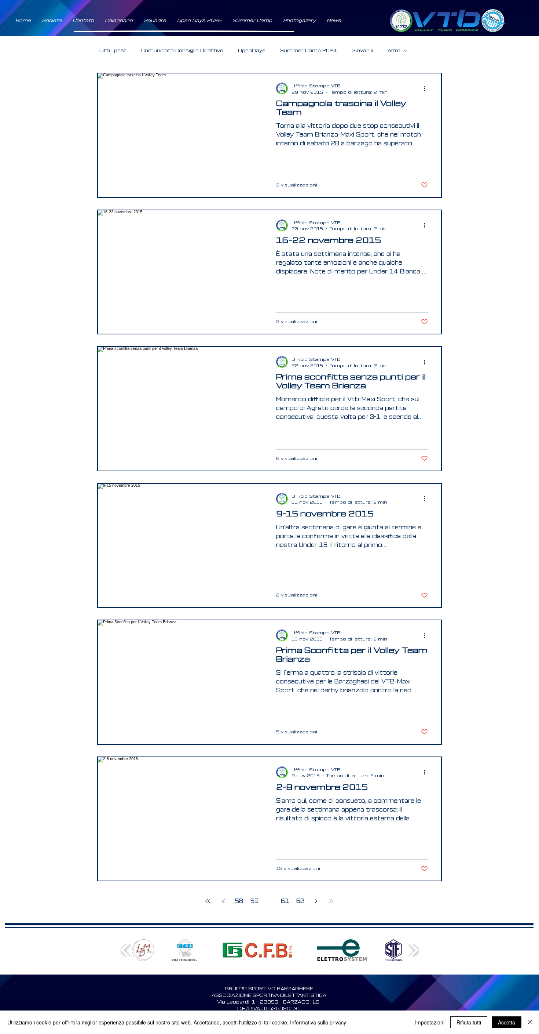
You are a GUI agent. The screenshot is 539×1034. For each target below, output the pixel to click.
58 (239, 901)
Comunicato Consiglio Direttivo (182, 50)
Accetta (506, 1022)
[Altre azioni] (426, 88)
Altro (394, 50)
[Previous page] (223, 901)
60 (269, 901)
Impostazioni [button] (429, 1022)
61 (285, 901)
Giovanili (362, 50)
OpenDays (251, 50)
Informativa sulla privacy (318, 1022)
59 (254, 901)
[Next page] (315, 901)
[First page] (207, 901)
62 (300, 901)
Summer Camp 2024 (308, 50)
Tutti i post (111, 50)
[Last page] (331, 901)
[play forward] (413, 950)
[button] (51, 21)
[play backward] (125, 950)
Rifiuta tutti (468, 1022)
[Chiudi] (530, 1022)
